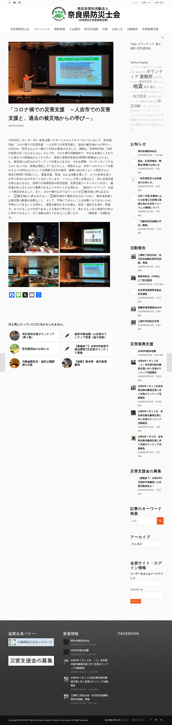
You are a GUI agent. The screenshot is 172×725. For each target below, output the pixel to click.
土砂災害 (151, 96)
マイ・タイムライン (151, 106)
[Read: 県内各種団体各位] (133, 153)
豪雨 (146, 87)
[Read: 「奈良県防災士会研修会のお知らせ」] (133, 180)
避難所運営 (145, 81)
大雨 (155, 82)
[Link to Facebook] (9, 2)
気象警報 (155, 120)
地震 (138, 86)
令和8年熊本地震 (147, 351)
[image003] (60, 72)
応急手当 (137, 67)
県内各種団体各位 (147, 151)
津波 (143, 72)
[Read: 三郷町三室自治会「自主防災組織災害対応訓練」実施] (133, 256)
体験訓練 (148, 115)
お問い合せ (159, 2)
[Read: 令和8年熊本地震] (133, 353)
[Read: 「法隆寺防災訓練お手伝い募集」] (133, 223)
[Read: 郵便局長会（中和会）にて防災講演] (133, 278)
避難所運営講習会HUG (150, 307)
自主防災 (139, 96)
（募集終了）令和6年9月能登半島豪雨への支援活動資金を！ (150, 482)
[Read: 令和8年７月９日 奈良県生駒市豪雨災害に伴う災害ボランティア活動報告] (133, 438)
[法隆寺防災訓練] (169, 362)
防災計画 (134, 110)
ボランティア (146, 43)
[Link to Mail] (19, 2)
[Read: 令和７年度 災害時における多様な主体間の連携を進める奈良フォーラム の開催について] (133, 197)
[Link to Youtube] (14, 2)
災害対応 (140, 115)
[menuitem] (135, 2)
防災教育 (152, 92)
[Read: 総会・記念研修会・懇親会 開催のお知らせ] (133, 162)
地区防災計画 (146, 125)
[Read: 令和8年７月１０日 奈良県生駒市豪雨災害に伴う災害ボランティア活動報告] (133, 413)
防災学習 (157, 115)
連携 (154, 124)
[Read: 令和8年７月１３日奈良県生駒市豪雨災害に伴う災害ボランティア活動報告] (133, 388)
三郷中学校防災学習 (148, 321)
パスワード (136, 589)
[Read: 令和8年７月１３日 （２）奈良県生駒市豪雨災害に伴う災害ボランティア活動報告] (133, 362)
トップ (135, 2)
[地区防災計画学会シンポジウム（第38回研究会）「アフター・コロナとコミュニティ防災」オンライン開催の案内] (2, 362)
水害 (137, 124)
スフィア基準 (145, 111)
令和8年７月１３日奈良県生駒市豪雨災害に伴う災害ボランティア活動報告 (89, 681)
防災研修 (158, 77)
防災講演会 (144, 48)
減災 (133, 48)
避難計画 (146, 120)
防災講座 (143, 92)
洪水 (158, 92)
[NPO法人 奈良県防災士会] (86, 15)
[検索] (161, 37)
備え (158, 43)
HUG (140, 120)
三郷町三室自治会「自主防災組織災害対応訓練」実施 (149, 259)
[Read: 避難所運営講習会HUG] (133, 309)
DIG (155, 67)
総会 (142, 101)
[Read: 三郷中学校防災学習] (133, 323)
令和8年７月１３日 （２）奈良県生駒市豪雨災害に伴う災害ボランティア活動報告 (89, 664)
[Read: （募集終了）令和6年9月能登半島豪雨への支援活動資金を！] (133, 480)
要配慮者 (134, 82)
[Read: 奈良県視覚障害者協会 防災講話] (133, 292)
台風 (138, 71)
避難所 (146, 76)
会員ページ (146, 2)
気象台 (145, 67)
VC (131, 67)
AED (151, 67)
